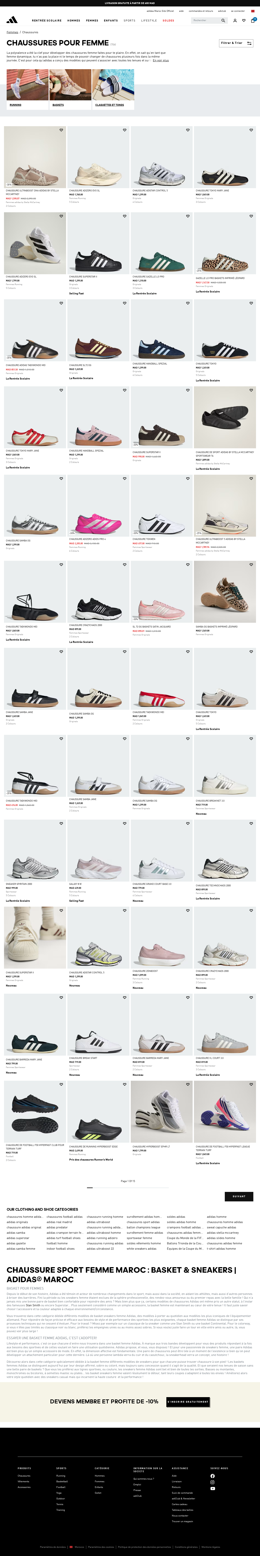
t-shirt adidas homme (221, 1248)
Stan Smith (33, 1305)
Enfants (99, 1487)
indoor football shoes (61, 1248)
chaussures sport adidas (143, 1222)
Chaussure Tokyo (206, 364)
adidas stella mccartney (223, 1232)
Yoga (58, 1493)
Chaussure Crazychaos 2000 (85, 625)
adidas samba (16, 1232)
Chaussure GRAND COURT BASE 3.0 (152, 884)
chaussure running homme (105, 1216)
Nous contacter (180, 1516)
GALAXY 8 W (75, 884)
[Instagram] (212, 1482)
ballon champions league (143, 1227)
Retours (176, 1487)
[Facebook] (213, 1476)
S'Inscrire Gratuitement (188, 1402)
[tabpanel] (130, 667)
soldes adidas (176, 1216)
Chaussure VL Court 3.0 (209, 1058)
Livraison (177, 1481)
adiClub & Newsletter (183, 1498)
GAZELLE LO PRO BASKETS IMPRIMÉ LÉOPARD (220, 278)
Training (60, 1510)
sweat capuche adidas (221, 1227)
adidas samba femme (21, 1248)
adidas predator (57, 1227)
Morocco (79, 1547)
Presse (137, 1490)
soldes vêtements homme (144, 1243)
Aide (174, 1476)
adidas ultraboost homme (104, 1232)
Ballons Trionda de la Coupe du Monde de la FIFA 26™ (185, 1243)
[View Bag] (252, 20)
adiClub (137, 1496)
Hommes (99, 1476)
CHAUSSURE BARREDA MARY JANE (24, 1060)
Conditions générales (186, 1547)
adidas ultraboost (98, 1222)
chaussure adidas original (24, 1227)
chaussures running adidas (105, 1243)
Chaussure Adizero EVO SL (84, 191)
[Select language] (253, 11)
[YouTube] (213, 1488)
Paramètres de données (53, 1547)
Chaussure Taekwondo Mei (21, 627)
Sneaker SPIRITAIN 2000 (19, 884)
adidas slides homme (221, 1238)
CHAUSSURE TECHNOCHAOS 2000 (213, 886)
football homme (57, 1243)
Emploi (137, 1484)
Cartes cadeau (179, 1504)
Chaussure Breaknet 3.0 (210, 801)
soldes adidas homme (181, 1222)
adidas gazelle (16, 1243)
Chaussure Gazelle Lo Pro (148, 277)
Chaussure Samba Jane (19, 712)
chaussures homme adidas (225, 1222)
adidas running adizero (102, 1238)
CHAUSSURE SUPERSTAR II (20, 973)
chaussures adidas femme (224, 1243)
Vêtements (23, 1481)
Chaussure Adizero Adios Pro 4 (87, 539)
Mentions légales (211, 1547)
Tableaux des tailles (182, 1510)
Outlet (98, 1493)
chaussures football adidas (65, 1216)
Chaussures (30, 32)
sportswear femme (139, 1238)
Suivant (239, 1196)
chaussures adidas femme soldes (185, 1232)
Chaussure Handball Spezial (150, 364)
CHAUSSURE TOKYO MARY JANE (212, 191)
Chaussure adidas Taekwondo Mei (25, 365)
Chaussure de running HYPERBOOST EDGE (93, 1147)
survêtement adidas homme (145, 1216)
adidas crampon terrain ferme (65, 1232)
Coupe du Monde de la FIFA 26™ (185, 1238)
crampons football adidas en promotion (185, 1227)
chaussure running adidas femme (105, 1227)
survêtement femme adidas (145, 1232)
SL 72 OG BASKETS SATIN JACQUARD (152, 627)
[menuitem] (47, 21)
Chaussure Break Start (83, 1058)
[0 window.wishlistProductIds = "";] (243, 20)
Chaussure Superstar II (83, 277)
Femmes (12, 32)
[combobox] (209, 20)
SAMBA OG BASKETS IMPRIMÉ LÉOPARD (217, 627)
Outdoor (60, 1498)
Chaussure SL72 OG (80, 365)
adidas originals (17, 1222)
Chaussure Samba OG (18, 541)
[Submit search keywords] (223, 20)
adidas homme (217, 1216)
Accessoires (24, 1487)
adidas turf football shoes (64, 1238)
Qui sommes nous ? (143, 1479)
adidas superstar (18, 1238)
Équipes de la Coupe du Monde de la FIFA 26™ (185, 1248)
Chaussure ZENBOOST (145, 971)
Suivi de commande (182, 1493)
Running (60, 1476)
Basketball (62, 1481)
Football (60, 1487)
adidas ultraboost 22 (100, 1248)
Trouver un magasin (182, 1521)
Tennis (59, 1504)
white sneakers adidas (141, 1248)
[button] (47, 21)
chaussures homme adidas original (25, 1216)
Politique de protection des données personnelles (144, 1547)
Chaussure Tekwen (144, 539)
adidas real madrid (59, 1222)
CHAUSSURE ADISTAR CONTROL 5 (150, 191)
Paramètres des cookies (101, 1547)
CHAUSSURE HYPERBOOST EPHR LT (151, 1147)
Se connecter (238, 11)
